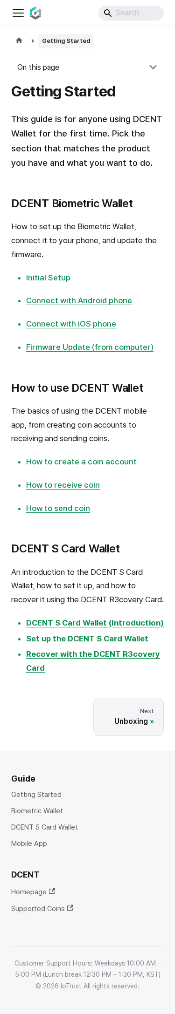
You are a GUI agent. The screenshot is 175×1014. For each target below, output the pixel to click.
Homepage (29, 892)
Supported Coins (38, 908)
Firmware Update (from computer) (90, 347)
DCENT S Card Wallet (44, 827)
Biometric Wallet (37, 811)
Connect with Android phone (79, 300)
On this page (38, 67)
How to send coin (58, 508)
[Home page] (19, 41)
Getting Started (36, 794)
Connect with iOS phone (71, 323)
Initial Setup (48, 277)
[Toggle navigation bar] (18, 13)
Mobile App (29, 843)
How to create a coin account (81, 461)
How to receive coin (63, 485)
